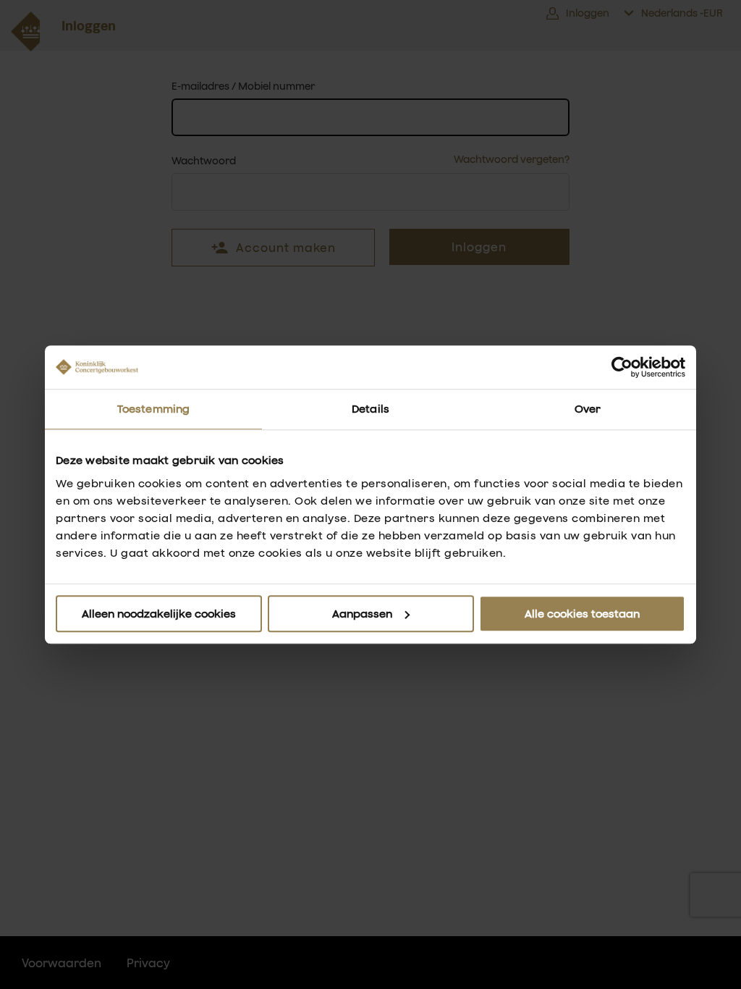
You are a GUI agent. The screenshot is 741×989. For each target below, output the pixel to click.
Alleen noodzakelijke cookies (159, 613)
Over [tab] (588, 409)
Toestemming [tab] (153, 409)
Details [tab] (370, 409)
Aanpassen (362, 613)
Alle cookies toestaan (582, 613)
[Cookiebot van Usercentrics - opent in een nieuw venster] (622, 367)
